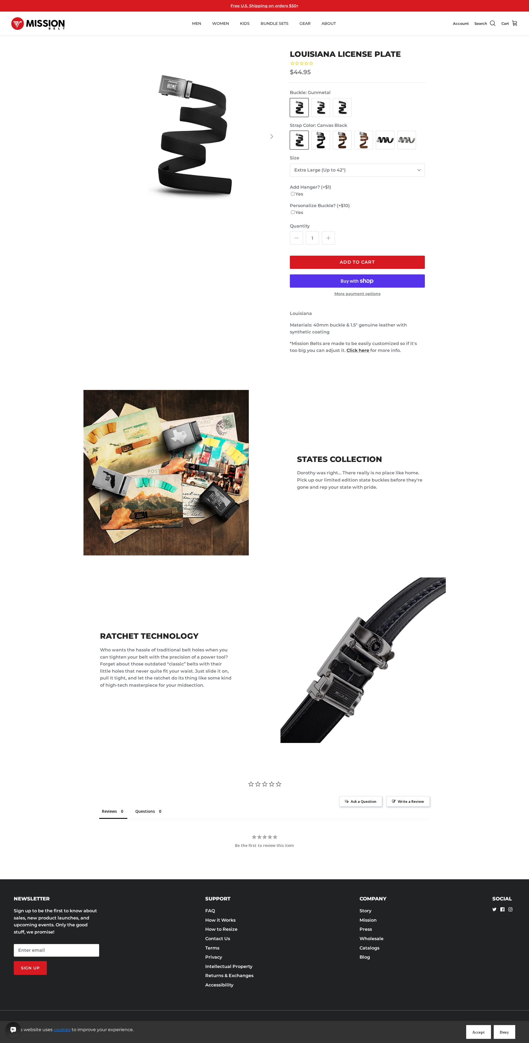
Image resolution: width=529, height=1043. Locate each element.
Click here (358, 350)
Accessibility (219, 985)
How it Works (220, 920)
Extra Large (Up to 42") (320, 170)
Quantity (300, 226)
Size (294, 158)
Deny (504, 1032)
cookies (62, 1029)
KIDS (245, 23)
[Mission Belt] (38, 23)
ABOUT (329, 23)
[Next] (272, 136)
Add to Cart (357, 262)
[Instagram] (510, 909)
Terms (212, 948)
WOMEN (220, 23)
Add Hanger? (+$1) (310, 187)
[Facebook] (502, 909)
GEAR (305, 23)
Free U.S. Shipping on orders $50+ (264, 5)
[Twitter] (494, 909)
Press (366, 929)
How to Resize (221, 929)
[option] (191, 136)
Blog (365, 957)
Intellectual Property (228, 966)
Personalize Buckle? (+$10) (320, 205)
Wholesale (372, 938)
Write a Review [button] (411, 801)
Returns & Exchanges (229, 975)
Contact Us (217, 938)
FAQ (210, 910)
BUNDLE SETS (274, 23)
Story (365, 910)
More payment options (357, 293)
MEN (196, 23)
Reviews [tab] (109, 811)
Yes (299, 194)
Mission (368, 920)
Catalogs (369, 948)
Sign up (30, 968)
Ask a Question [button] (363, 801)
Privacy (213, 957)
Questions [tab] (145, 811)
